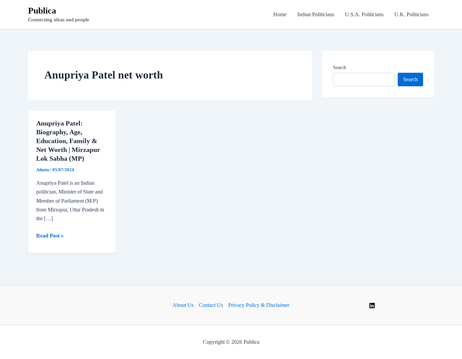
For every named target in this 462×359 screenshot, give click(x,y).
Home (279, 14)
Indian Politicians (315, 14)
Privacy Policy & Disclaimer (258, 305)
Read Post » (50, 236)
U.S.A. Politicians (364, 14)
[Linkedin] (372, 305)
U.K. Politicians (411, 14)
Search (339, 67)
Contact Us (211, 305)
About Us (182, 305)
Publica (42, 11)
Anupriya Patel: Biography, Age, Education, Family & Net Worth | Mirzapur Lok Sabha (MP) (68, 140)
